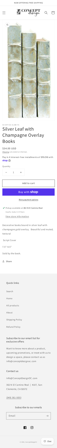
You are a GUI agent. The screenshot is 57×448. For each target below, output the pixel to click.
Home (9, 298)
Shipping (5, 152)
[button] (3, 12)
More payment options (28, 199)
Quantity (6, 166)
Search (9, 291)
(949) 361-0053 (13, 397)
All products (12, 305)
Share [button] (9, 261)
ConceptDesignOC (31, 442)
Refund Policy (13, 326)
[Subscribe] (47, 415)
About (9, 312)
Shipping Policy (14, 319)
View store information (17, 216)
